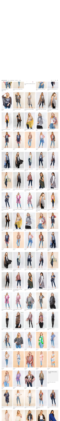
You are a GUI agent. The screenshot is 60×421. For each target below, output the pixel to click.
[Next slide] (11, 21)
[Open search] (54, 1)
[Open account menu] (56, 1)
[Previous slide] (3, 21)
